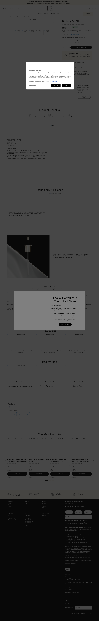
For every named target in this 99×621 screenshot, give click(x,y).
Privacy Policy (54, 81)
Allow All (66, 85)
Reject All (56, 85)
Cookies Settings (32, 85)
